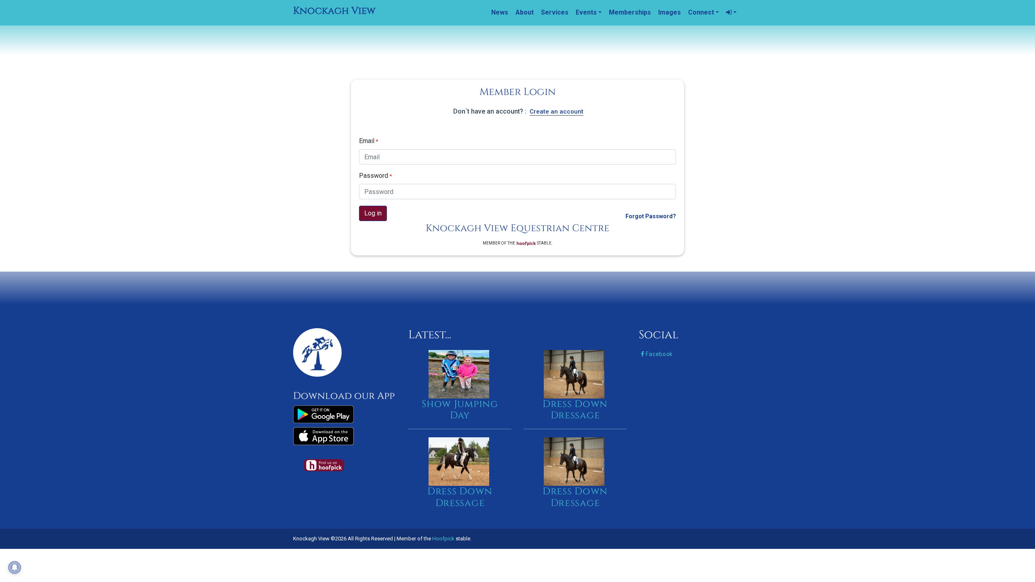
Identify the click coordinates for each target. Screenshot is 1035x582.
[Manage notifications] (14, 567)
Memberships (630, 12)
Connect (701, 12)
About (524, 12)
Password (375, 175)
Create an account (556, 111)
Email (368, 141)
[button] (731, 12)
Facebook (658, 354)
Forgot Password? (650, 216)
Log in (373, 213)
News (499, 12)
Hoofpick (443, 539)
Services (554, 12)
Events (586, 12)
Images (669, 12)
